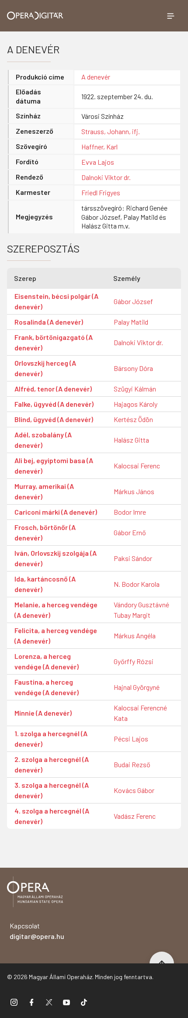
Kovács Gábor (134, 790)
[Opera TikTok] (84, 1001)
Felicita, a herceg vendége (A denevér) (55, 635)
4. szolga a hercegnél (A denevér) (51, 816)
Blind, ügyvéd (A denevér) (53, 419)
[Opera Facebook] (31, 1001)
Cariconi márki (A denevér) (55, 512)
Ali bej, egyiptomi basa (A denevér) (53, 465)
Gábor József (133, 301)
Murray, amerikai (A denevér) (44, 491)
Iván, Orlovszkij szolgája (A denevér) (55, 558)
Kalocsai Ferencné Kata (140, 712)
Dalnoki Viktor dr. (106, 177)
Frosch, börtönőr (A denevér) (45, 532)
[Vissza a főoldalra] (35, 893)
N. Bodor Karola (137, 584)
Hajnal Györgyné (137, 687)
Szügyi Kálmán (135, 388)
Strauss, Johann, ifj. (110, 131)
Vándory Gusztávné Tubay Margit (141, 609)
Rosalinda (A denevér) (48, 322)
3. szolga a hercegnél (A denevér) (51, 790)
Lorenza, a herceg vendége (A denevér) (46, 661)
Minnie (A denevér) (43, 713)
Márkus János (134, 491)
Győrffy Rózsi (133, 661)
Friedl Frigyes (100, 192)
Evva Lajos (97, 162)
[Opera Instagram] (14, 1001)
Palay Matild (131, 322)
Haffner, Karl (99, 146)
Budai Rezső (132, 764)
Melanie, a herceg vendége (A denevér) (55, 609)
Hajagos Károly (135, 404)
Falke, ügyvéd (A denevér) (54, 404)
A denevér (95, 77)
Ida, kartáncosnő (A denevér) (45, 584)
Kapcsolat (37, 930)
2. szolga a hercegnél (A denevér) (51, 764)
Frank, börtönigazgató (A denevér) (53, 342)
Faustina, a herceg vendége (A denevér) (46, 687)
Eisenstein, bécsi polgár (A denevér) (56, 301)
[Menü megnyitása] (170, 15)
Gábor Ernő (130, 532)
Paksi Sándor (133, 558)
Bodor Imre (130, 512)
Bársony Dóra (133, 368)
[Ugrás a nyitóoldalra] (35, 15)
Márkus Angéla (135, 635)
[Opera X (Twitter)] (49, 1001)
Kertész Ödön (133, 419)
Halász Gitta (131, 440)
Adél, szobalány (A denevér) (43, 439)
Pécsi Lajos (131, 738)
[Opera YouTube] (66, 1001)
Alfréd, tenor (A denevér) (53, 388)
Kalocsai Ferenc (137, 465)
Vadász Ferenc (135, 816)
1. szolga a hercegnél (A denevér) (50, 738)
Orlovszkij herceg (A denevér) (45, 368)
